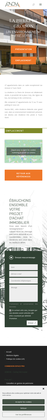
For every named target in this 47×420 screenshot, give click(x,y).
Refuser (23, 408)
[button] (43, 389)
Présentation (23, 49)
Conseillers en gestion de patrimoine (19, 383)
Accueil (8, 352)
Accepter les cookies (23, 402)
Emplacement (23, 60)
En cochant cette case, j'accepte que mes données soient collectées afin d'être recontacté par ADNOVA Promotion (23, 314)
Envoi (30, 322)
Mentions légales (12, 355)
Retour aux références (23, 175)
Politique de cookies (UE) (15, 359)
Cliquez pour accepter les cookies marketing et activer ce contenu (23, 151)
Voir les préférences (23, 414)
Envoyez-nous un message (25, 257)
